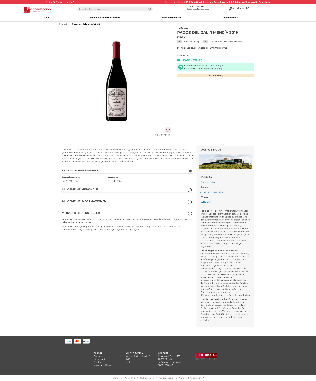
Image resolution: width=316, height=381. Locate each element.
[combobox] (115, 9)
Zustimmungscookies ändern (165, 378)
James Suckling (191, 41)
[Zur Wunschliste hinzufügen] (168, 130)
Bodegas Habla (207, 182)
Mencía (181, 36)
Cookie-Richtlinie (144, 378)
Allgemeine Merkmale (80, 189)
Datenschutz (130, 378)
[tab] (127, 171)
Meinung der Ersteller (81, 213)
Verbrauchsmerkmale (80, 170)
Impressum (117, 378)
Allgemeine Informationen (84, 201)
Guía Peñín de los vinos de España (225, 41)
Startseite (64, 24)
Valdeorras (182, 28)
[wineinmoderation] (206, 359)
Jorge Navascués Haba (211, 192)
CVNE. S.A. (205, 202)
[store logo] (37, 10)
